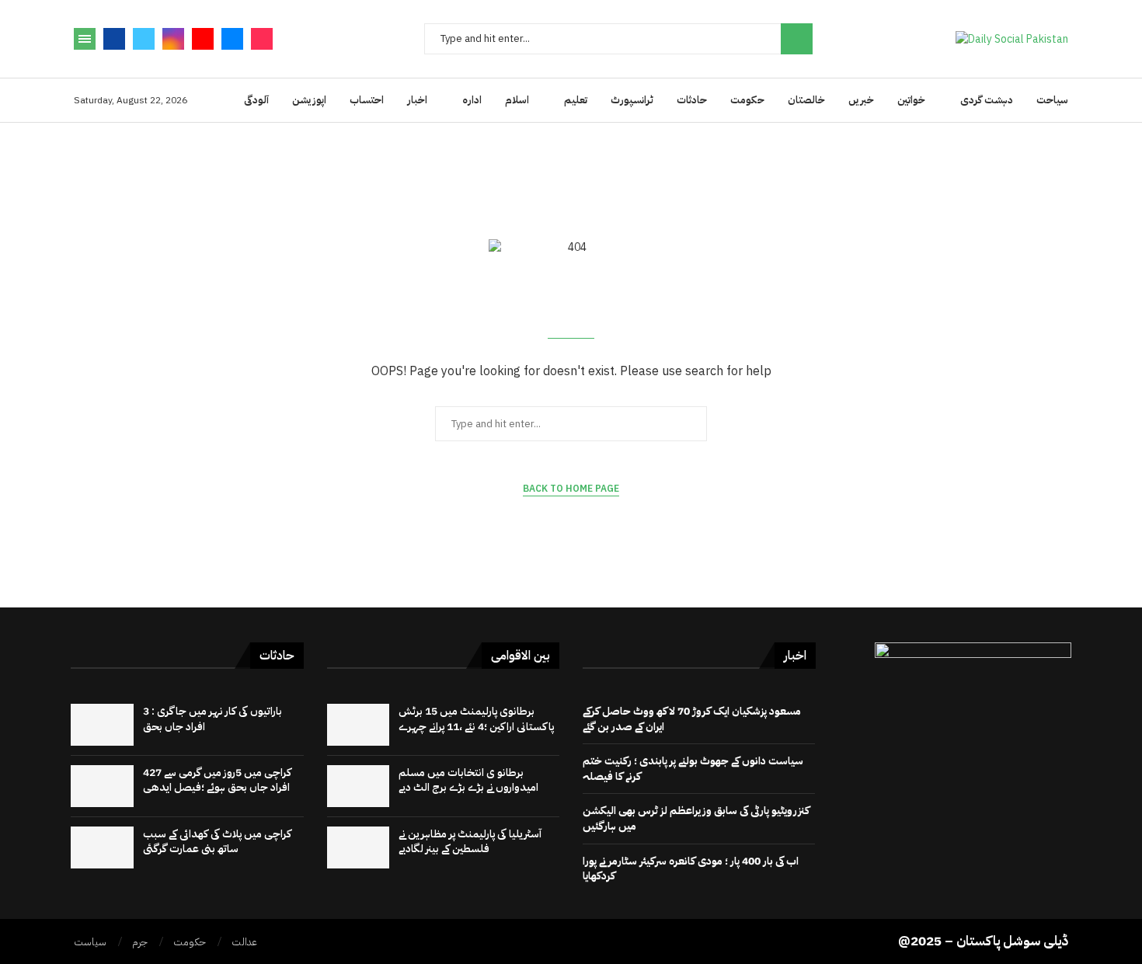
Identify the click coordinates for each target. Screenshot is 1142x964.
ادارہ (472, 99)
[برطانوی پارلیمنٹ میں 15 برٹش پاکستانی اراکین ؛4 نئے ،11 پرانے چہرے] (358, 725)
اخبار (417, 99)
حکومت (747, 99)
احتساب (367, 99)
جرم (140, 941)
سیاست (90, 941)
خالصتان (806, 99)
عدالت (244, 941)
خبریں (861, 99)
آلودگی (256, 99)
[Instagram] (173, 39)
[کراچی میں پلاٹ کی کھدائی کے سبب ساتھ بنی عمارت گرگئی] (102, 847)
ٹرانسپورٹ (632, 99)
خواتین (911, 99)
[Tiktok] (262, 39)
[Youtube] (203, 39)
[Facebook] (114, 39)
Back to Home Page (571, 489)
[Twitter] (144, 39)
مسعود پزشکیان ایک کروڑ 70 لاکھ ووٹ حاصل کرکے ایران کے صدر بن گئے (692, 719)
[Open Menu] (85, 39)
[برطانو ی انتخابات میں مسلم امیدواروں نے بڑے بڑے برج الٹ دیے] (358, 786)
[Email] (232, 39)
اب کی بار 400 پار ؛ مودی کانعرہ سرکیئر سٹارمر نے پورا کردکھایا (691, 869)
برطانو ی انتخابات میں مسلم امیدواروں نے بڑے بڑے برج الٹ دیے (468, 780)
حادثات (692, 99)
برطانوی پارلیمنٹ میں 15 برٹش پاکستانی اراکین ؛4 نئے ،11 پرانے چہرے (476, 719)
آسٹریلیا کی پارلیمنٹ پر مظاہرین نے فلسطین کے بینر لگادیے (470, 842)
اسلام (517, 99)
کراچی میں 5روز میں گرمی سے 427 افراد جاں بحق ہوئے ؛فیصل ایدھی (217, 780)
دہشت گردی (986, 99)
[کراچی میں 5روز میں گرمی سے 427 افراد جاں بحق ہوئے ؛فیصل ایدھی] (102, 786)
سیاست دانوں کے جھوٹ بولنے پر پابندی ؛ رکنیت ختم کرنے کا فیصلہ (693, 769)
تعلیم (575, 99)
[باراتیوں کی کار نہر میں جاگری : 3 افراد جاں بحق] (102, 725)
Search (797, 38)
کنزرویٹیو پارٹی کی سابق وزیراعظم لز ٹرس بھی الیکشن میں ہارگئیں (696, 818)
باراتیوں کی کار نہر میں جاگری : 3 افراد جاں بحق (212, 719)
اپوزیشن (309, 99)
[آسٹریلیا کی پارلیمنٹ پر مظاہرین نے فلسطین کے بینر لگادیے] (358, 847)
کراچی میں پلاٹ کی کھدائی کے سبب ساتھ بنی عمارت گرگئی (217, 842)
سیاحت (1052, 99)
